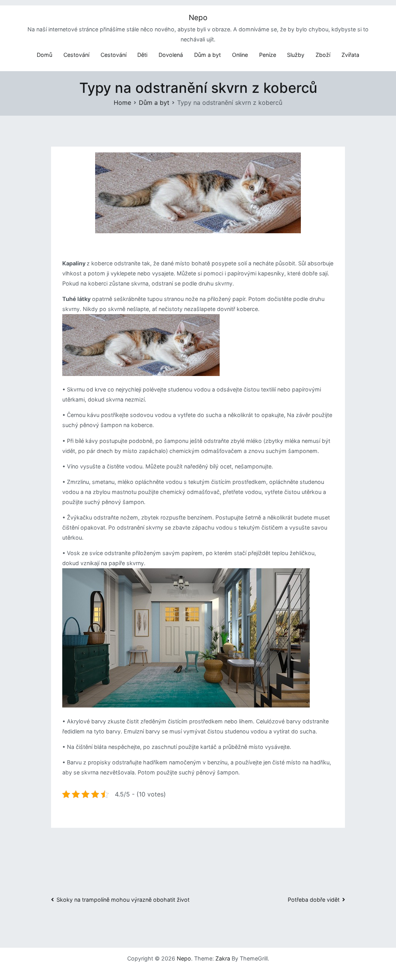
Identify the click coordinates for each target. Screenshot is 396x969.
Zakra (222, 958)
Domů (44, 54)
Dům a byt (207, 54)
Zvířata (350, 54)
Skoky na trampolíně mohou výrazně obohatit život (122, 899)
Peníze (267, 54)
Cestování (76, 54)
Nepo (198, 17)
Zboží (323, 54)
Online (240, 54)
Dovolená (171, 54)
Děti (142, 54)
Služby (295, 54)
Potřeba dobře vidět (314, 899)
